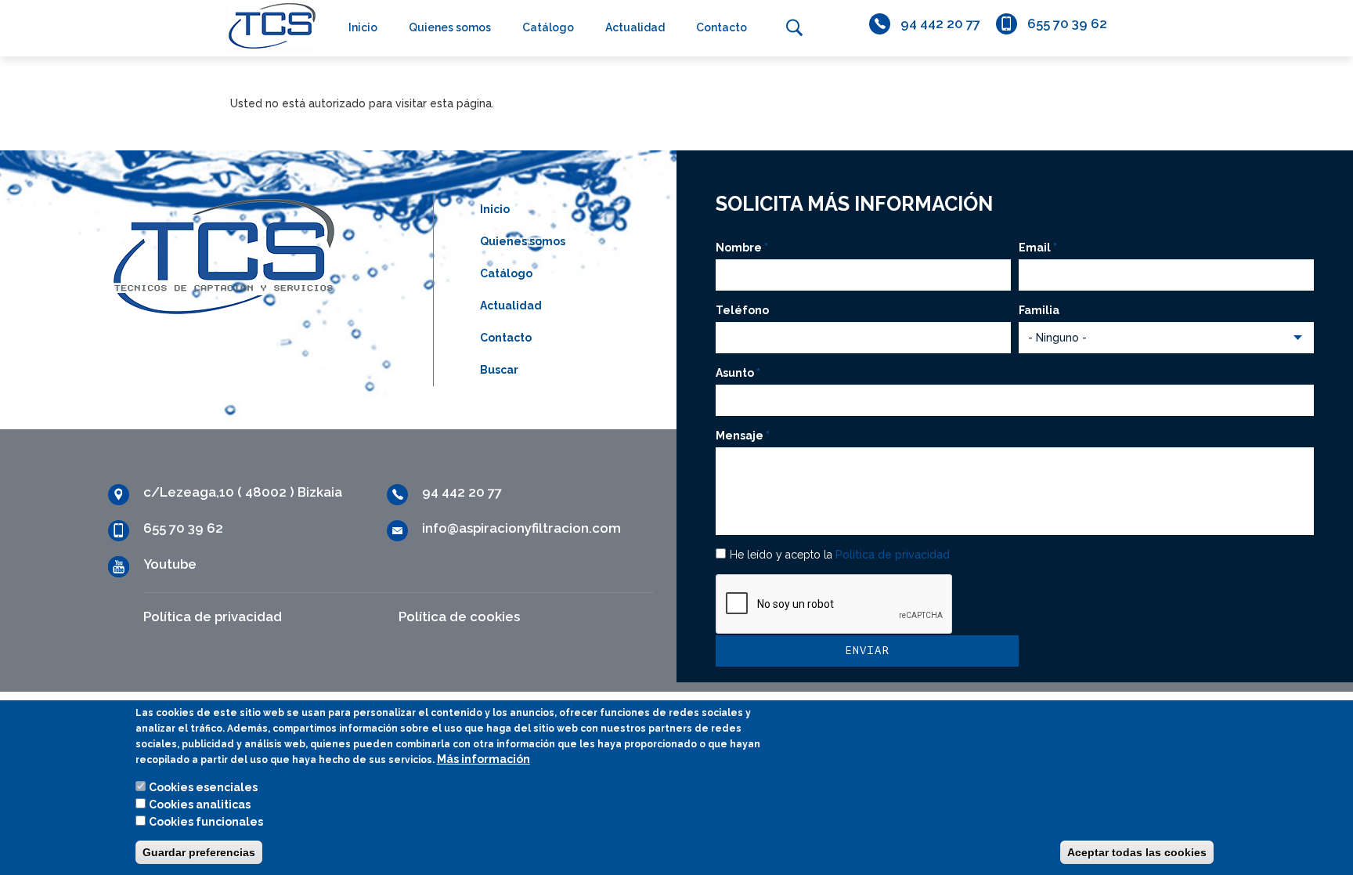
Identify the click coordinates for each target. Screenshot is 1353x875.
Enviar (867, 650)
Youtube (170, 564)
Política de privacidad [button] (892, 554)
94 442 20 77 (940, 23)
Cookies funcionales (206, 821)
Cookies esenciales (203, 787)
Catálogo (548, 27)
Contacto (721, 27)
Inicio (362, 27)
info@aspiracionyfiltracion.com (521, 528)
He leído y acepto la (840, 554)
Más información (483, 759)
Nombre (742, 247)
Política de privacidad (212, 616)
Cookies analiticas (200, 804)
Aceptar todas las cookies (1137, 852)
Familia (1039, 310)
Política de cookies (459, 616)
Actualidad (635, 27)
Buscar (794, 27)
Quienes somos (450, 27)
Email (1038, 247)
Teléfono (742, 310)
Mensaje (743, 435)
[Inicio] (267, 26)
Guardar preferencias (199, 852)
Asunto (738, 373)
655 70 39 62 (1067, 23)
